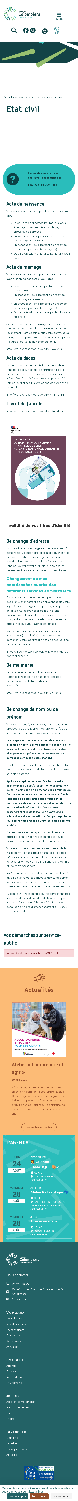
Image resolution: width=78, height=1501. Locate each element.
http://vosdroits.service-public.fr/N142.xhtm (33, 692)
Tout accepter (17, 1496)
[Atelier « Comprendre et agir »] (39, 1029)
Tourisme (11, 1371)
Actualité (11, 1454)
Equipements (14, 1382)
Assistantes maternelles (20, 1401)
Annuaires (12, 1346)
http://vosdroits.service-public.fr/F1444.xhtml (35, 394)
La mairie (11, 1443)
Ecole (9, 1413)
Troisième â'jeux (44, 1221)
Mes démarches (40, 97)
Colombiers (13, 1437)
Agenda (11, 1365)
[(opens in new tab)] (56, 30)
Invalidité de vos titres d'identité (38, 525)
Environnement (15, 1329)
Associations (14, 1377)
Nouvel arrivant (15, 1318)
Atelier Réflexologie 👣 (49, 1192)
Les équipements (17, 1449)
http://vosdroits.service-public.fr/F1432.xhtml (34, 348)
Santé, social (14, 1341)
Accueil (8, 97)
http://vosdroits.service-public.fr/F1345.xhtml (34, 411)
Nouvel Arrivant (26, 565)
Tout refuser (39, 1496)
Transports (13, 1335)
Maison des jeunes (17, 1407)
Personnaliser (61, 1496)
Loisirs (10, 1418)
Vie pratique (21, 97)
